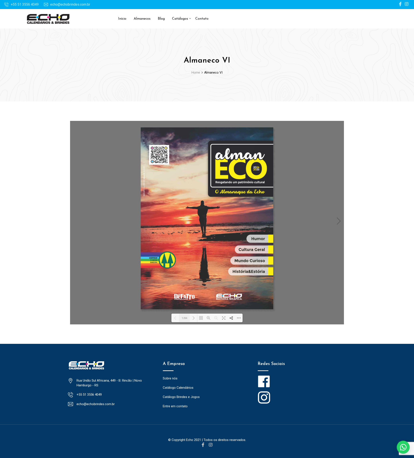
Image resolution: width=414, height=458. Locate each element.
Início (122, 19)
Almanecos (142, 19)
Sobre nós (170, 378)
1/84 (184, 318)
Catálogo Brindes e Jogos (181, 397)
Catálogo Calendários (178, 388)
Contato (202, 19)
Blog (161, 19)
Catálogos (180, 19)
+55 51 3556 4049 (25, 4)
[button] (403, 447)
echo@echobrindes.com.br (70, 4)
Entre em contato (175, 406)
